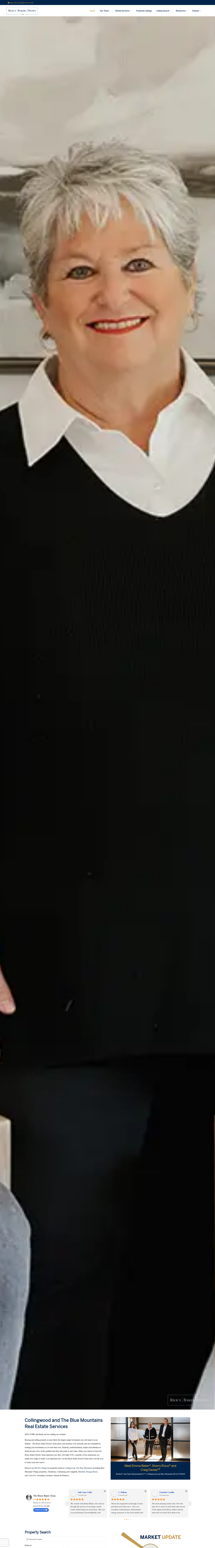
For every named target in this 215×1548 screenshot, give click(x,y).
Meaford (81, 1472)
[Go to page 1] (124, 1519)
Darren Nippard (171, 1492)
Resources (180, 11)
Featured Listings (144, 11)
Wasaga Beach (92, 1472)
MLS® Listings (40, 1468)
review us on (40, 1510)
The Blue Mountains (84, 1468)
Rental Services (122, 11)
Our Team (104, 11)
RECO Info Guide (16, 3)
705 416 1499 (28, 3)
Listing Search (162, 11)
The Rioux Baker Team (44, 1495)
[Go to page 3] (128, 1519)
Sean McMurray (89, 1492)
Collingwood (70, 1468)
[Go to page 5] (132, 1519)
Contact (195, 11)
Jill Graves (127, 1492)
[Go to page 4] (130, 1519)
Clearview (32, 1475)
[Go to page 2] (126, 1519)
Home (92, 11)
